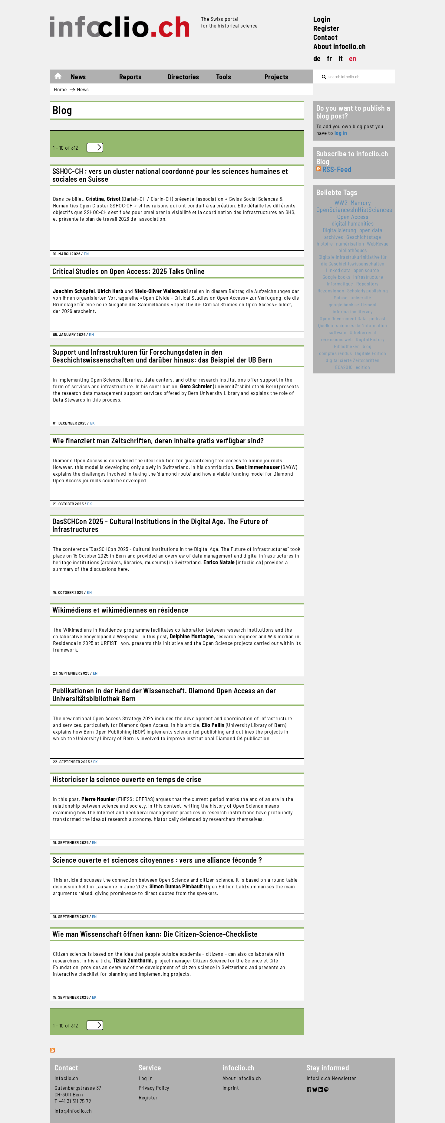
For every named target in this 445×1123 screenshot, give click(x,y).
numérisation (350, 243)
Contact (325, 37)
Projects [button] (276, 76)
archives (333, 236)
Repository (367, 283)
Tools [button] (223, 76)
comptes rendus (335, 353)
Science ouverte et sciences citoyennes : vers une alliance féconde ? (157, 859)
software (338, 332)
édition (363, 367)
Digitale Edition (370, 353)
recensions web (337, 339)
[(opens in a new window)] (309, 1090)
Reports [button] (130, 76)
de (317, 58)
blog (367, 346)
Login (321, 19)
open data (371, 229)
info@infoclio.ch (73, 1110)
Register (326, 28)
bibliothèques (352, 250)
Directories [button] (183, 76)
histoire (325, 243)
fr (329, 58)
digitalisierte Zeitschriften (353, 360)
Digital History (370, 339)
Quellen (325, 325)
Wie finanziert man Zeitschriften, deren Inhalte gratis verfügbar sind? (158, 440)
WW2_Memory (353, 202)
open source (366, 270)
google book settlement (353, 304)
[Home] (123, 26)
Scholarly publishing (367, 290)
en (353, 58)
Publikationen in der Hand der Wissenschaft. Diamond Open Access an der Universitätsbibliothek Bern (164, 694)
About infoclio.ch (339, 46)
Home (61, 77)
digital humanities (353, 223)
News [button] (78, 76)
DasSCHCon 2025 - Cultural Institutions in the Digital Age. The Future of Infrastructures (160, 525)
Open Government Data (343, 318)
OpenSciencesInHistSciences (354, 209)
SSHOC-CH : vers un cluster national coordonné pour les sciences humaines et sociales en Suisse (170, 175)
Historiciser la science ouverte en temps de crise (126, 779)
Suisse (341, 297)
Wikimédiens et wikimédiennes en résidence (120, 609)
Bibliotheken (347, 346)
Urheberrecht (363, 332)
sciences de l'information (361, 325)
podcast (377, 318)
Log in (146, 1078)
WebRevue (378, 243)
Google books (336, 277)
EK (92, 423)
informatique (340, 283)
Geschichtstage (363, 236)
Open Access (352, 216)
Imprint (230, 1087)
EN (86, 254)
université (361, 297)
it (340, 58)
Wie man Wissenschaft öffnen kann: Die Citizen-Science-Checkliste (155, 933)
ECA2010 (343, 367)
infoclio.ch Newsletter (331, 1078)
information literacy (353, 311)
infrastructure (368, 277)
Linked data (338, 270)
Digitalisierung (339, 229)
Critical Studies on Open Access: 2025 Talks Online (128, 271)
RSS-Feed (337, 169)
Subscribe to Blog (53, 1057)
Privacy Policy (154, 1087)
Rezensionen (331, 290)
